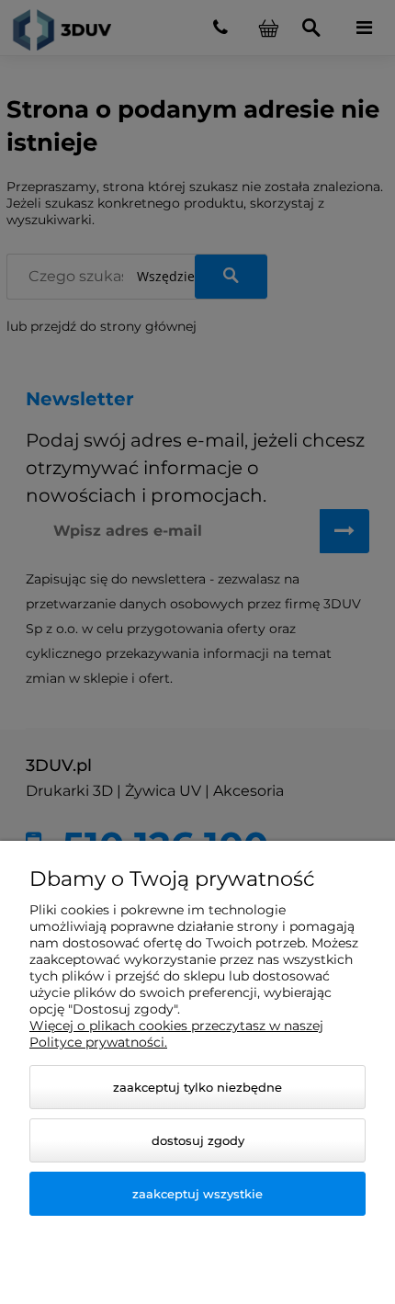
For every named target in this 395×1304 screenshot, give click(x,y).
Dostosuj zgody (198, 1140)
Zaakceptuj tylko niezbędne (197, 1087)
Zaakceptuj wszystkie (197, 1193)
